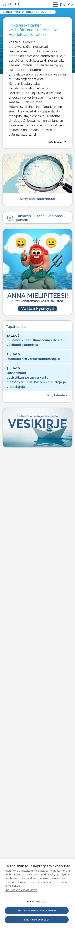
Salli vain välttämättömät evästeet (37, 910)
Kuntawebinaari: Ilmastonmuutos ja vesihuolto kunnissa (34, 342)
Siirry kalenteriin (58, 395)
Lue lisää (55, 141)
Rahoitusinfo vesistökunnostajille (33, 359)
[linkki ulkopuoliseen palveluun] (37, 272)
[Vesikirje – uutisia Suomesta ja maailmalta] (37, 427)
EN (62, 5)
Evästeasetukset (37, 901)
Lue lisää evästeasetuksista (21, 890)
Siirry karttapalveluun (37, 199)
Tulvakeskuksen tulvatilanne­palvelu (40, 218)
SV (70, 5)
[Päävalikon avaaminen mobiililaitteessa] (55, 4)
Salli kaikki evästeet (36, 919)
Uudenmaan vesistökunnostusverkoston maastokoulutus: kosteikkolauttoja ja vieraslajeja (36, 380)
